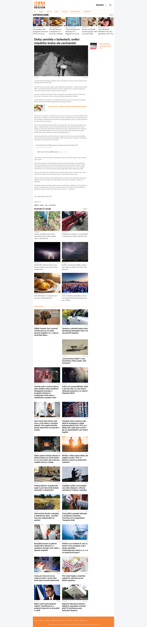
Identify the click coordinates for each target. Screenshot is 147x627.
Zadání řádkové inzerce (57, 620)
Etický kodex (83, 620)
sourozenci (52, 205)
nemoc (42, 205)
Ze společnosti (75, 11)
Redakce (76, 620)
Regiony (100, 5)
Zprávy (41, 11)
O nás (35, 620)
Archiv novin (68, 620)
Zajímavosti (87, 11)
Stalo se (49, 11)
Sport (57, 11)
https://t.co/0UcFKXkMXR (44, 147)
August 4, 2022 (62, 152)
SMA (46, 205)
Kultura (64, 11)
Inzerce (41, 620)
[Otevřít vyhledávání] (110, 5)
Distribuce (47, 620)
